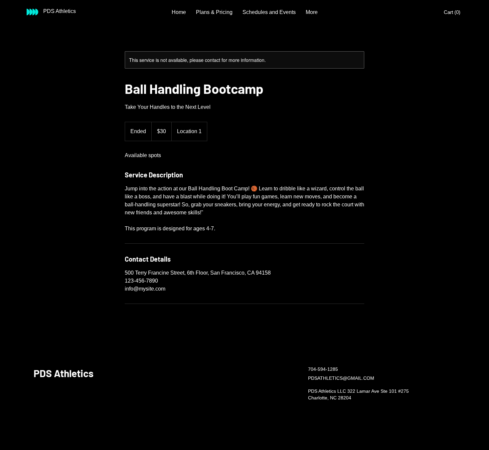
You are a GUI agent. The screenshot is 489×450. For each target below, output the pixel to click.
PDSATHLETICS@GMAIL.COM (341, 378)
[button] (453, 12)
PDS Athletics (63, 373)
